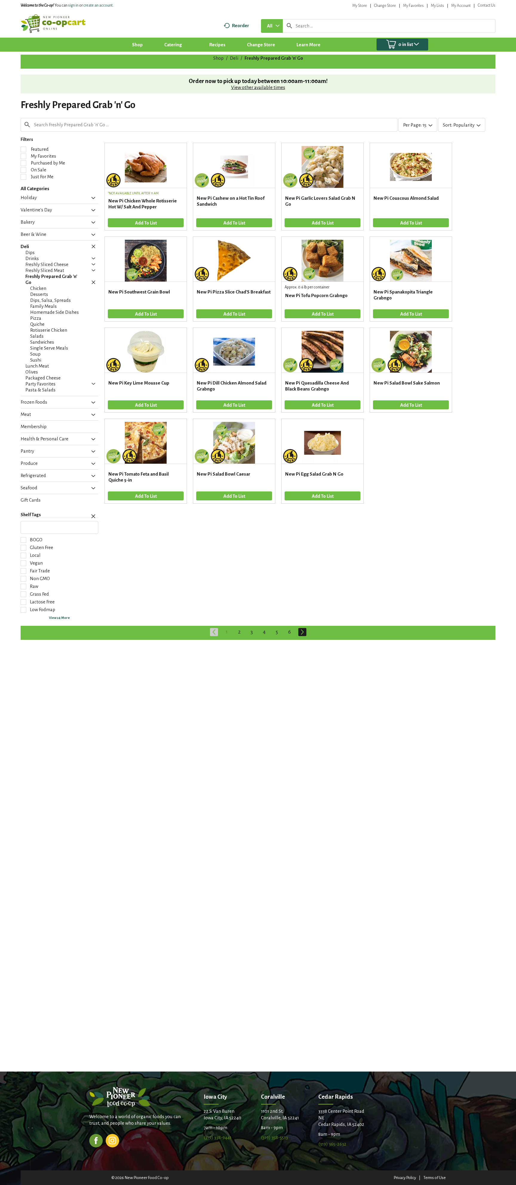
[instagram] (112, 1140)
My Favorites (413, 6)
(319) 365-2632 (332, 1143)
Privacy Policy (405, 1177)
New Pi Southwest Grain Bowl (139, 291)
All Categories (35, 188)
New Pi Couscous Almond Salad (406, 198)
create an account (98, 5)
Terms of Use (434, 1177)
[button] (91, 198)
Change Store (385, 6)
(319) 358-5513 (274, 1137)
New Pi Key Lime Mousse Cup (138, 382)
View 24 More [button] (59, 618)
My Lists (437, 6)
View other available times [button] (258, 87)
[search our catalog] (289, 26)
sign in (73, 5)
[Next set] (302, 632)
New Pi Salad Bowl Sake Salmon (407, 382)
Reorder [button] (240, 25)
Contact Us (486, 5)
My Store (359, 6)
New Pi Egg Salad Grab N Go (314, 474)
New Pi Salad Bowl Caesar (223, 474)
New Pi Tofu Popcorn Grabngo (316, 295)
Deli (234, 58)
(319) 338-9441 (217, 1137)
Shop (218, 58)
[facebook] (96, 1140)
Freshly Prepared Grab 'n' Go (274, 58)
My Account (461, 6)
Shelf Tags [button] (31, 514)
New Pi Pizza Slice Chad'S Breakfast (234, 291)
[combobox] (272, 26)
